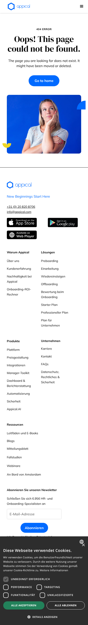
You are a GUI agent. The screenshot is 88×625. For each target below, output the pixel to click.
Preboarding (49, 261)
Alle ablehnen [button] (65, 605)
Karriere (46, 349)
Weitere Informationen (54, 570)
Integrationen (16, 365)
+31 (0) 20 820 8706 (21, 207)
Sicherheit (14, 401)
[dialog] (44, 580)
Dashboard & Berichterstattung (19, 383)
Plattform (13, 350)
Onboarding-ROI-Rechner (19, 291)
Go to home (44, 81)
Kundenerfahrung (19, 269)
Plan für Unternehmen (50, 322)
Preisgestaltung (17, 357)
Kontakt (46, 356)
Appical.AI (14, 409)
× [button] (83, 545)
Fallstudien (14, 457)
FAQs (44, 364)
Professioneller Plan (54, 312)
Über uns (13, 261)
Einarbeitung (50, 269)
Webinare (13, 466)
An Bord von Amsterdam (24, 474)
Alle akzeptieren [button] (24, 605)
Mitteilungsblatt (17, 449)
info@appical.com (19, 212)
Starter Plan (49, 305)
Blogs (11, 441)
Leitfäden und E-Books (22, 433)
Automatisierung (18, 394)
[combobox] (82, 542)
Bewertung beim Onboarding (52, 294)
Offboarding (49, 284)
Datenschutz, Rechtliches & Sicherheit (50, 377)
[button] (81, 6)
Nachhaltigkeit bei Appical (19, 278)
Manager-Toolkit (18, 373)
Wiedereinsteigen (53, 276)
